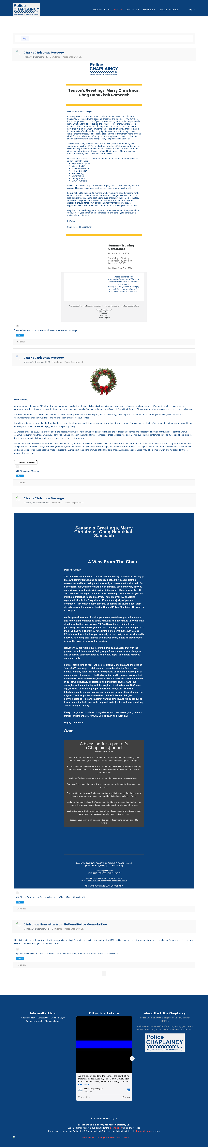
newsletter (35, 940)
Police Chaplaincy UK (72, 57)
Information (100, 9)
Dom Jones (55, 56)
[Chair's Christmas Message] (104, 69)
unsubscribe (125, 306)
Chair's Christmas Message (44, 53)
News (117, 9)
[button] (183, 38)
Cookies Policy (28, 1017)
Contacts (131, 9)
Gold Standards (169, 9)
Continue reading (26, 462)
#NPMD (25, 953)
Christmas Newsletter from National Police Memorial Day (65, 924)
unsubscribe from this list (117, 881)
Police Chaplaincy (49, 330)
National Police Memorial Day (45, 953)
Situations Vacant (34, 1021)
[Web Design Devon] (104, 1137)
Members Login (58, 1017)
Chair (23, 330)
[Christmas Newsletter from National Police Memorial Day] (104, 935)
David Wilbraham (69, 953)
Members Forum (52, 1021)
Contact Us (42, 1017)
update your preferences (96, 881)
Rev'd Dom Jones (29, 897)
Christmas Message (68, 330)
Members (148, 9)
